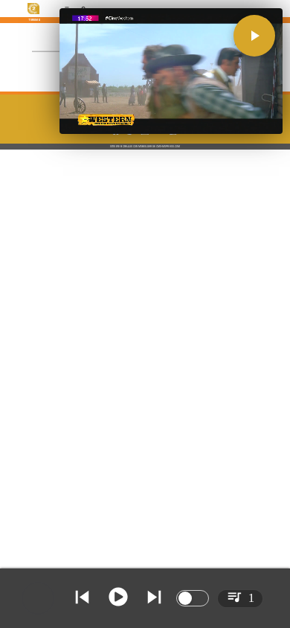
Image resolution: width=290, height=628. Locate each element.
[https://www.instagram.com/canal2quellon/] (145, 133)
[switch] (192, 598)
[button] (254, 36)
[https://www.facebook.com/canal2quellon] (116, 133)
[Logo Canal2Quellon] (34, 13)
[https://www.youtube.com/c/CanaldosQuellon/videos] (160, 133)
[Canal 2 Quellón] (174, 133)
